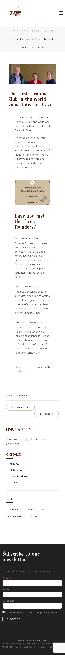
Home (14, 30)
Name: (7, 589)
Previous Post (22, 407)
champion (13, 509)
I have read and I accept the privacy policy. (31, 612)
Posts (35, 30)
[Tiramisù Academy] (15, 13)
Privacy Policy (24, 640)
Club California (18, 470)
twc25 (36, 516)
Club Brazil (48, 30)
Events (43, 509)
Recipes (14, 482)
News (25, 30)
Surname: (9, 600)
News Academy (19, 476)
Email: (6, 578)
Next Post (45, 414)
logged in (29, 439)
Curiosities (21, 395)
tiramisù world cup (18, 516)
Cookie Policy (40, 640)
